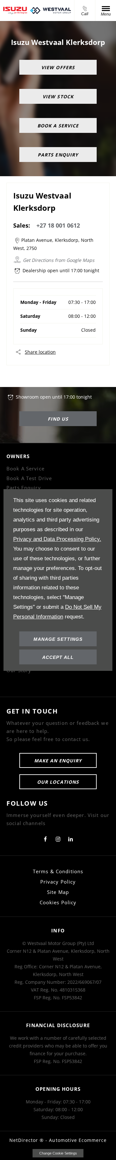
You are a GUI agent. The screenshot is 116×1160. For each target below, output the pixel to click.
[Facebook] (45, 839)
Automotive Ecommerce (78, 1140)
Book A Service (25, 468)
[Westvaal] (50, 10)
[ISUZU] (15, 10)
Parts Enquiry (23, 487)
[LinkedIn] (70, 839)
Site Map (58, 892)
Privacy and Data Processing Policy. (57, 539)
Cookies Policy (58, 902)
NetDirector (24, 1140)
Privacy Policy (58, 881)
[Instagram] (58, 839)
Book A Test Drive (29, 478)
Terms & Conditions (58, 871)
